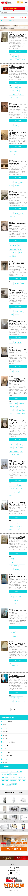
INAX (20, 87)
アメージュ (12, 59)
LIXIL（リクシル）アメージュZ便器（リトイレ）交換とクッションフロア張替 (17, 463)
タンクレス (16, 529)
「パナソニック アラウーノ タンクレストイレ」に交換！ (18, 503)
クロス (23, 413)
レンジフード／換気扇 (9, 742)
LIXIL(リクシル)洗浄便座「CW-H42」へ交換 (16, 67)
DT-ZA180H (12, 406)
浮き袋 (11, 185)
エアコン (5, 748)
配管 (3, 784)
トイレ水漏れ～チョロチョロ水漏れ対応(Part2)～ (17, 193)
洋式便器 (11, 559)
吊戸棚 (19, 342)
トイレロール (12, 154)
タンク (15, 87)
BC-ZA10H (21, 403)
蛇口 (24, 780)
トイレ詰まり (5, 777)
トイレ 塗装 (18, 596)
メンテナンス (6, 752)
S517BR (17, 314)
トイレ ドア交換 (13, 600)
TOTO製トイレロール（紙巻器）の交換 (17, 133)
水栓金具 (5, 745)
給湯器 (5, 735)
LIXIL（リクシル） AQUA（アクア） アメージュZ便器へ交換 (17, 422)
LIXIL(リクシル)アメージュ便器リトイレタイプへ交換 (18, 35)
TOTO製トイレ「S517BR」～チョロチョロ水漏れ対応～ (17, 291)
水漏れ (16, 125)
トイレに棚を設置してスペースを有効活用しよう (17, 322)
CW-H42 (11, 90)
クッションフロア (19, 371)
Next (15, 709)
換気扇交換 (5, 780)
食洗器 (5, 762)
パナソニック (12, 245)
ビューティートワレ (20, 701)
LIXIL (16, 56)
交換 (21, 451)
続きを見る (18, 51)
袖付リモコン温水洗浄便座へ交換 (17, 224)
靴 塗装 (9, 784)
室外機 (20, 777)
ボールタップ (18, 185)
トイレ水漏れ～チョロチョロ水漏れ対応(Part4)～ (17, 162)
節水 (16, 410)
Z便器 (18, 413)
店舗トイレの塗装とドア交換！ (17, 577)
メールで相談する (15, 849)
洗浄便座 (21, 94)
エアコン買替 (14, 774)
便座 (19, 245)
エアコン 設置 (5, 774)
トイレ (11, 56)
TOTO (11, 151)
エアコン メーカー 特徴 (16, 771)
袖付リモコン (12, 249)
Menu (24, 1)
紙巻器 (16, 151)
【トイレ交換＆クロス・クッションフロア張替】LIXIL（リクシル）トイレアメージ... (17, 381)
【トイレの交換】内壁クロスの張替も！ (17, 611)
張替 (24, 410)
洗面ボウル (13, 780)
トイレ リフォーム (14, 562)
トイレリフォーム (13, 636)
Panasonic (12, 526)
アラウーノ (12, 523)
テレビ (5, 759)
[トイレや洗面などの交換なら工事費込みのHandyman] (14, 880)
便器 (18, 59)
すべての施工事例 (7, 721)
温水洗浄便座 (12, 256)
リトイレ (23, 59)
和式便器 (17, 569)
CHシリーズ (5, 771)
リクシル (21, 56)
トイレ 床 (22, 565)
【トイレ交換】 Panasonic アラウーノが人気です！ (17, 676)
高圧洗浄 (15, 784)
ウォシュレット (13, 94)
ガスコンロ (6, 738)
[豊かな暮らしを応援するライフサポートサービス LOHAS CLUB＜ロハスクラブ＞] (7, 858)
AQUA (20, 444)
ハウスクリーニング (8, 755)
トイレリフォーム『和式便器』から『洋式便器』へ (17, 537)
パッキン (17, 283)
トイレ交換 (12, 632)
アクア (11, 447)
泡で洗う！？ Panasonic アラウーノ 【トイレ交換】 (18, 644)
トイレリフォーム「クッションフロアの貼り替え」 (17, 350)
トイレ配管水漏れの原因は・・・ (16, 263)
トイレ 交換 (12, 603)
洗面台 (5, 725)
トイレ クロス (13, 565)
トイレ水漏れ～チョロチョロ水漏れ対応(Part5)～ (17, 105)
